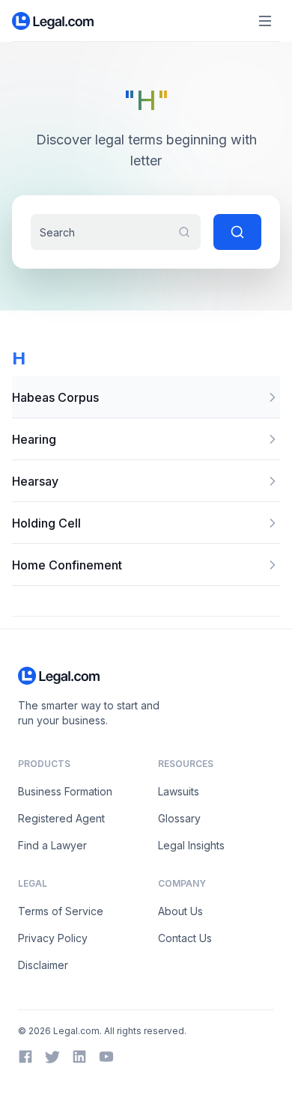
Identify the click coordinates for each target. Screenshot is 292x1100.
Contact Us (185, 938)
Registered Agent (61, 818)
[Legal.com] (53, 20)
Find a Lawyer (52, 845)
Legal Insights (191, 845)
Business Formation (65, 791)
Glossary (179, 818)
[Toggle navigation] (265, 21)
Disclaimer (43, 965)
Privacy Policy (53, 938)
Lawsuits (178, 791)
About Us (180, 911)
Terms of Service (60, 911)
